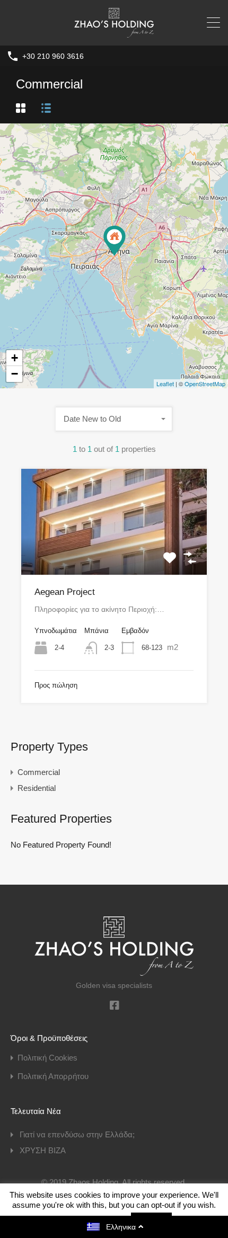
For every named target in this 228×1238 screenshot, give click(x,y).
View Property (114, 553)
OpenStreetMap (205, 383)
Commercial (38, 772)
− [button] (14, 373)
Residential (36, 787)
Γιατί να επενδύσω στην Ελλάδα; (77, 1134)
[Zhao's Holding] (114, 32)
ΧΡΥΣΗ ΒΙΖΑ (43, 1150)
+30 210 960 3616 (53, 56)
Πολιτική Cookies (47, 1058)
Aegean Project (64, 592)
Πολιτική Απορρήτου (53, 1076)
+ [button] (14, 357)
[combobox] (114, 419)
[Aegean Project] (114, 241)
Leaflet (165, 383)
